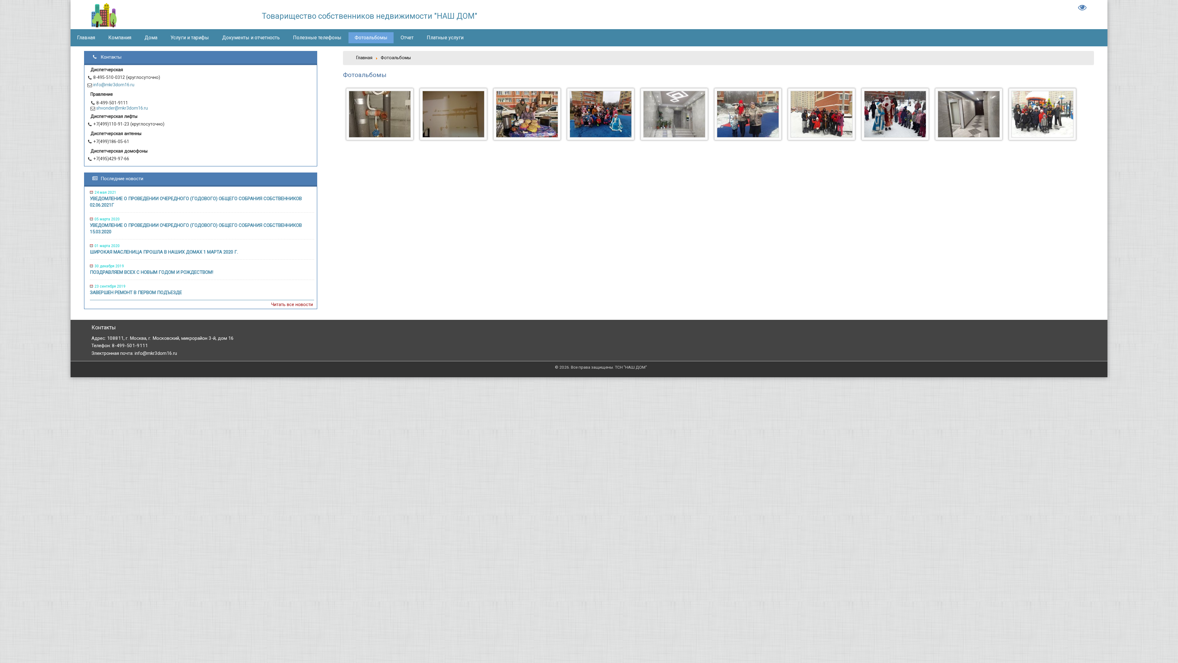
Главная (15, 8)
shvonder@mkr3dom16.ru (122, 108)
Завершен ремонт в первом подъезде (136, 292)
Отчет (407, 38)
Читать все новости (292, 304)
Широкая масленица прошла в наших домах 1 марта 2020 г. (164, 252)
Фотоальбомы (371, 38)
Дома (150, 38)
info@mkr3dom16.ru (113, 84)
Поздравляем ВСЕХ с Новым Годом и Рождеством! (151, 272)
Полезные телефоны (317, 38)
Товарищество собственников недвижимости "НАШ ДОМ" (369, 16)
